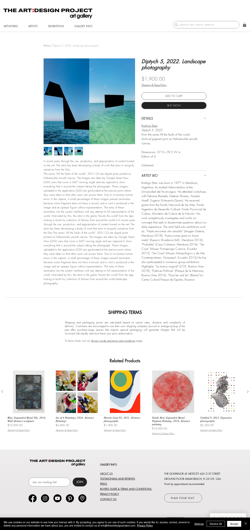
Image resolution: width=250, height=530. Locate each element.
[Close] (245, 523)
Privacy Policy (145, 525)
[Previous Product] (2, 391)
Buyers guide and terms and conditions (113, 341)
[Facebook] (33, 498)
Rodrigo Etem (149, 126)
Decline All (216, 524)
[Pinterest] (70, 498)
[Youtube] (57, 498)
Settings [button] (199, 524)
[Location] (82, 498)
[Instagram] (45, 498)
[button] (33, 26)
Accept (234, 524)
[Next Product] (248, 391)
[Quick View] (29, 391)
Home (47, 45)
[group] (125, 402)
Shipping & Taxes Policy (154, 84)
